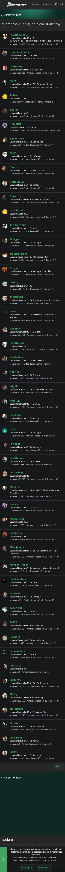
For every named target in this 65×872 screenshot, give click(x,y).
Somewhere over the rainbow (46, 300)
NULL (35, 228)
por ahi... (40, 70)
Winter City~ (41, 712)
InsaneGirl (16, 296)
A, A (38, 404)
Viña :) (38, 332)
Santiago (37, 185)
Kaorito (14, 371)
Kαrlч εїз (15, 400)
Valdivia (36, 461)
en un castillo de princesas (44, 389)
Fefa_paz (15, 239)
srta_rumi (16, 737)
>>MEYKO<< (17, 66)
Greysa (14, 268)
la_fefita (15, 443)
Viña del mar (38, 640)
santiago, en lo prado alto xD (46, 568)
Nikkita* (15, 593)
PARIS (13, 622)
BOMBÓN (15, 124)
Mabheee (15, 487)
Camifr (14, 167)
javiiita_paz (17, 343)
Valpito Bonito (46, 84)
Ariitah (14, 95)
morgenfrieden (19, 564)
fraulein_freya (18, 253)
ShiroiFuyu (16, 708)
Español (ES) (8, 839)
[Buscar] (62, 5)
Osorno (36, 375)
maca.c (14, 504)
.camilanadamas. (20, 52)
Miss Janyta (17, 547)
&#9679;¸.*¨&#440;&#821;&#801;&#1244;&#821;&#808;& (36, 41)
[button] (3, 5)
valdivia (36, 741)
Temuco (39, 625)
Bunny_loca (17, 138)
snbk (35, 582)
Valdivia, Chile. (39, 170)
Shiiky (13, 694)
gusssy (14, 282)
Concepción (38, 142)
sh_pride (15, 723)
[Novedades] (56, 5)
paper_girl (16, 607)
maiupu (36, 418)
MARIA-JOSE (17, 518)
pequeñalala (17, 651)
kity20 (14, 386)
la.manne (15, 415)
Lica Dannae (17, 458)
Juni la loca (17, 357)
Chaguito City (42, 257)
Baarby (14, 109)
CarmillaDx (17, 181)
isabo (13, 311)
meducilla (16, 533)
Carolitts (15, 196)
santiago (37, 432)
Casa (35, 55)
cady (13, 152)
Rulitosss (15, 665)
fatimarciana (18, 225)
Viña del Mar (38, 360)
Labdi (13, 429)
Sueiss (14, 752)
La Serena (37, 156)
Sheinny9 (15, 679)
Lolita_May (16, 472)
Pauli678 (15, 636)
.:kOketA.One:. (18, 34)
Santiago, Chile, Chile (42, 271)
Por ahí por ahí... (43, 199)
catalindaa (16, 210)
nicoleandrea (18, 579)
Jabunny (15, 328)
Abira (13, 80)
